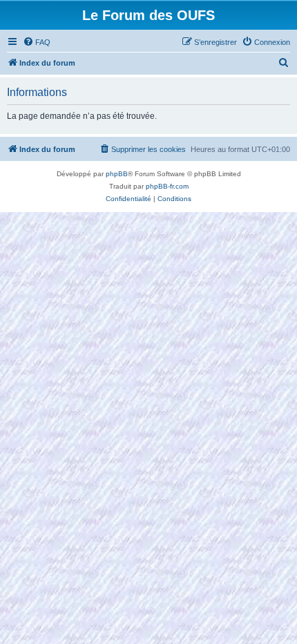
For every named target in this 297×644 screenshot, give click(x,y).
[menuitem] (36, 42)
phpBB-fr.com (167, 186)
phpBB (117, 174)
